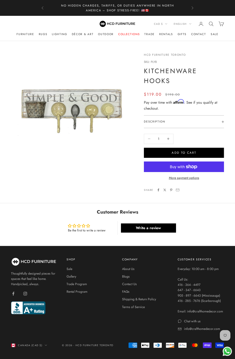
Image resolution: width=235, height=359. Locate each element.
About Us (128, 269)
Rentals (166, 34)
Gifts (182, 34)
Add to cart (184, 152)
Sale (214, 34)
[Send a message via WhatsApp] (227, 351)
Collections (129, 34)
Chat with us (192, 321)
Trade (149, 34)
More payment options (184, 177)
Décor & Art (82, 34)
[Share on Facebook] (158, 190)
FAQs (125, 291)
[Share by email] (177, 190)
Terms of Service (133, 307)
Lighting (59, 34)
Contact (198, 34)
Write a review (148, 228)
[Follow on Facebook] (13, 293)
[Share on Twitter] (165, 190)
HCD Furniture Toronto (165, 55)
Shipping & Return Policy (139, 299)
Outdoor (106, 34)
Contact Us (129, 284)
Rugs (43, 34)
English (180, 24)
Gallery (71, 276)
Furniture (25, 34)
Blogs (126, 276)
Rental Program (77, 291)
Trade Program (77, 284)
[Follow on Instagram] (25, 293)
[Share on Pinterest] (171, 190)
